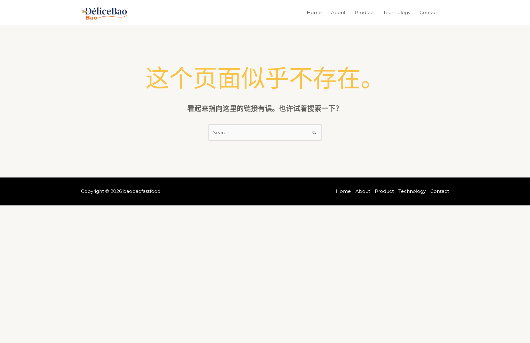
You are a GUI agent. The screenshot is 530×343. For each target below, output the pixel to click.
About (338, 12)
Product (364, 12)
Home (314, 12)
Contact (429, 12)
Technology (396, 12)
